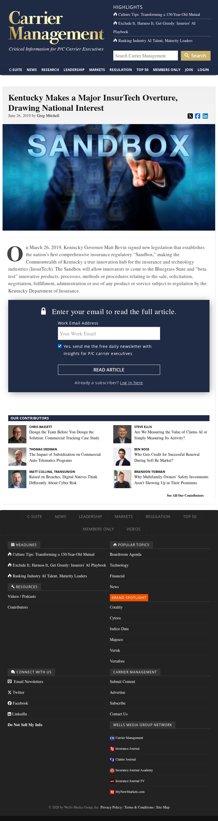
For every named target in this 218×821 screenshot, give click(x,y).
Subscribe (117, 703)
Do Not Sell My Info (25, 725)
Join (189, 69)
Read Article (108, 370)
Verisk (115, 650)
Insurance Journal (127, 748)
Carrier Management (129, 737)
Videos (134, 529)
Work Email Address (78, 323)
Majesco (116, 639)
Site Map (162, 807)
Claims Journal (126, 759)
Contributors (18, 607)
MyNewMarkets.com (130, 791)
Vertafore (117, 661)
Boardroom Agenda (125, 554)
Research (50, 69)
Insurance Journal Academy (134, 770)
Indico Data (119, 628)
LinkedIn (19, 713)
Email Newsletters (28, 681)
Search (198, 56)
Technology (119, 565)
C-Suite (15, 69)
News (32, 69)
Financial (117, 575)
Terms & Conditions (139, 807)
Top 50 (142, 69)
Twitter (18, 692)
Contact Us (118, 713)
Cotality (116, 607)
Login (203, 69)
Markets (97, 69)
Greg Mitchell (48, 115)
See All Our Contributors (185, 495)
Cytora (115, 618)
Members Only (166, 69)
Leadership (74, 69)
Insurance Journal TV (130, 780)
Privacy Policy (111, 807)
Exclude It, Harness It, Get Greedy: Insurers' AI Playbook (59, 565)
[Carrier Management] (55, 27)
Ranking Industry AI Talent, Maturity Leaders (155, 40)
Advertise (117, 692)
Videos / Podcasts (22, 596)
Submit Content (122, 681)
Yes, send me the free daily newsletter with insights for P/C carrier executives (108, 350)
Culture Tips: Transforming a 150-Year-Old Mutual (159, 14)
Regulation (121, 69)
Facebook (20, 703)
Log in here (131, 382)
